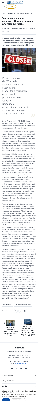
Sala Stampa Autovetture (16, 28)
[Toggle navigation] (3, 2)
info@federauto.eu (21, 363)
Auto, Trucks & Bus (9, 381)
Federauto (19, 347)
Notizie (4, 28)
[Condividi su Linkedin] (20, 311)
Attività (4, 386)
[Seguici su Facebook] (12, 369)
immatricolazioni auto (23, 304)
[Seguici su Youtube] (21, 369)
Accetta (6, 399)
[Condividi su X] (16, 311)
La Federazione (7, 375)
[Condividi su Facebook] (11, 311)
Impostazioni (16, 399)
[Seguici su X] (17, 369)
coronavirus (7, 304)
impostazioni (22, 396)
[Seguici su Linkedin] (26, 369)
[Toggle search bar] (4, 6)
